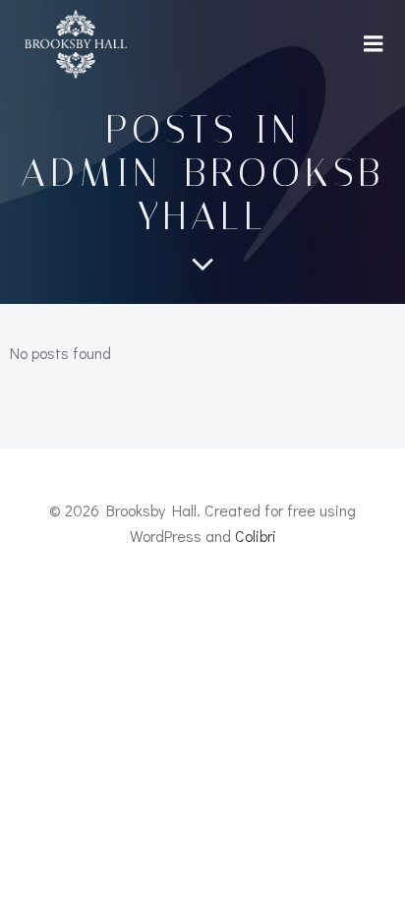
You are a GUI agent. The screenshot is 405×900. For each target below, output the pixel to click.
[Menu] (373, 44)
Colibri (255, 535)
